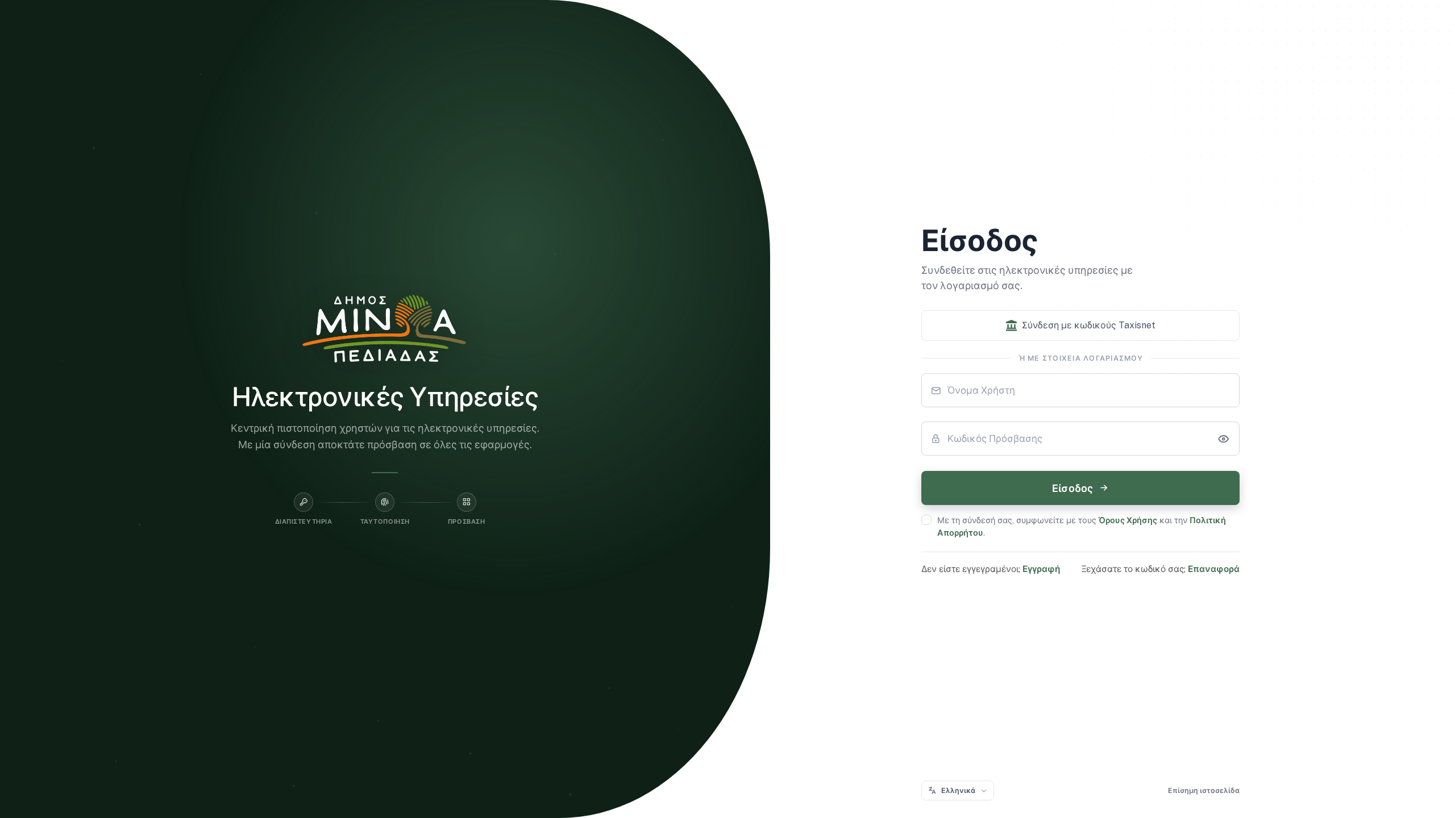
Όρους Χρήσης (1128, 520)
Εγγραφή (1041, 569)
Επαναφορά (1214, 569)
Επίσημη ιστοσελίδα (1204, 790)
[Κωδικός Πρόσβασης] (1223, 438)
